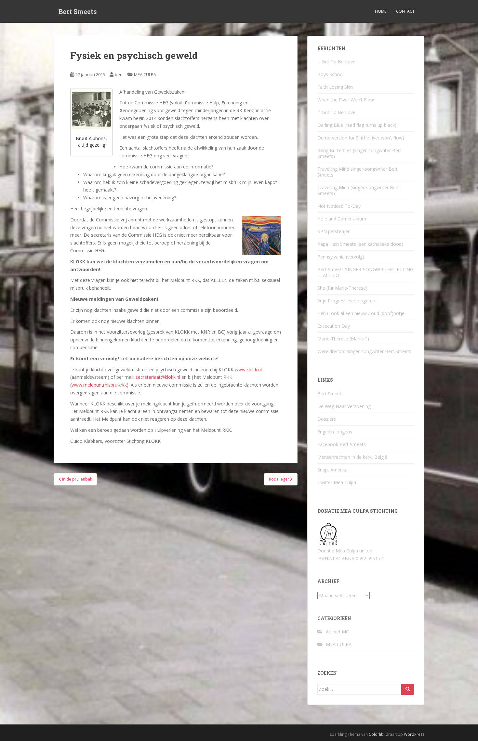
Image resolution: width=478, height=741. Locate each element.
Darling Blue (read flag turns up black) (356, 125)
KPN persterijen (334, 231)
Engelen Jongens (334, 432)
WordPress (414, 734)
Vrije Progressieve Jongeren (346, 301)
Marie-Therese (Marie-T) (343, 339)
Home (380, 11)
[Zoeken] (407, 689)
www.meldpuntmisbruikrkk (99, 385)
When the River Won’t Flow (345, 100)
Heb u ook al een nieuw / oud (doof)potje (361, 313)
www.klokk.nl (248, 369)
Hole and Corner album (341, 219)
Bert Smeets (78, 11)
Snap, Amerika (332, 470)
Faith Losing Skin (335, 87)
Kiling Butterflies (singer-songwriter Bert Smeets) (359, 153)
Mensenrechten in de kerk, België (352, 457)
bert (119, 74)
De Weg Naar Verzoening (344, 406)
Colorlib (376, 734)
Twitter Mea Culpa (336, 482)
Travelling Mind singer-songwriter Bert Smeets (357, 172)
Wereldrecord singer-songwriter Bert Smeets (364, 351)
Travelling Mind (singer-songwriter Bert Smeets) (358, 190)
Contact (405, 11)
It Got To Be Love (336, 62)
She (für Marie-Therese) (342, 288)
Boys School (330, 74)
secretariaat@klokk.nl (158, 377)
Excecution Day (333, 326)
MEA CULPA (145, 74)
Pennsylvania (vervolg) (340, 257)
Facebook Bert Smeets (341, 444)
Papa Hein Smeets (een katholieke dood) (360, 244)
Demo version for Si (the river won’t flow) (360, 138)
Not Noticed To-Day (339, 206)
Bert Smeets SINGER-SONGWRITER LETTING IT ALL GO (365, 272)
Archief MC (337, 632)
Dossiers (326, 419)
